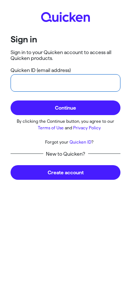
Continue (65, 108)
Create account (66, 172)
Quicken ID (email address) (41, 70)
